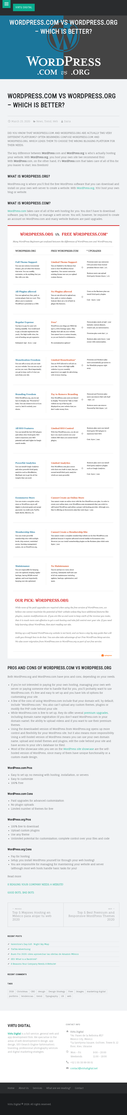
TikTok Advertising (20, 949)
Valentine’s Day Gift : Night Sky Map (30, 944)
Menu (6, 4)
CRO (33, 991)
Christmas (22, 991)
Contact (79, 1088)
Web (55, 121)
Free (70, 991)
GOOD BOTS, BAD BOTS (21, 892)
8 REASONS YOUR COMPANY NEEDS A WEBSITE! (35, 884)
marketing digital (96, 991)
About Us (24, 1088)
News (39, 121)
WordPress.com (17, 211)
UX (62, 996)
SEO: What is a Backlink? (24, 959)
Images (80, 991)
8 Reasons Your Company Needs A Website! (33, 964)
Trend (47, 121)
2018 (11, 991)
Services (37, 1088)
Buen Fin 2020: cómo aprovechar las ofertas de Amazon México (45, 954)
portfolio (13, 996)
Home (11, 1088)
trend (39, 996)
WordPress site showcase (78, 749)
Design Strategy (56, 991)
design (41, 991)
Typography (51, 996)
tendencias (27, 996)
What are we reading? (58, 1088)
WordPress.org (85, 188)
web (69, 996)
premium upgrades (96, 712)
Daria (67, 121)
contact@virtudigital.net (84, 1068)
